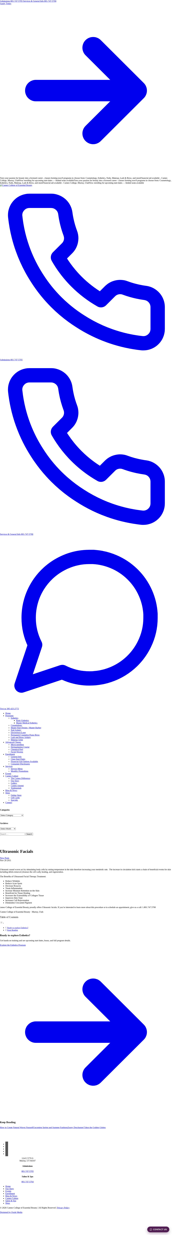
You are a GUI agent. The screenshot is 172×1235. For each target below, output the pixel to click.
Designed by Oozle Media (11, 1212)
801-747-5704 (28, 1182)
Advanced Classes (13, 742)
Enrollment (10, 754)
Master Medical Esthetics (26, 723)
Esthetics (14, 718)
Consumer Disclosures (20, 764)
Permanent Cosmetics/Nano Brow (25, 735)
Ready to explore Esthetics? (17, 928)
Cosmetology (16, 725)
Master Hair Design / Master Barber (26, 728)
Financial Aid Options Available (24, 761)
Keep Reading (12, 930)
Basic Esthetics (22, 720)
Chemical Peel (17, 749)
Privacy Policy (63, 1208)
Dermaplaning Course (20, 747)
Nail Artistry (16, 730)
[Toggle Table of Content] (2, 923)
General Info (16, 757)
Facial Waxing (17, 752)
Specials (14, 800)
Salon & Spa (10, 1201)
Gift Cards (15, 798)
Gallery (14, 783)
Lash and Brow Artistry (21, 737)
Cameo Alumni (17, 785)
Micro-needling (17, 744)
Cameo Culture (11, 776)
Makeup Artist (17, 740)
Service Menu (17, 769)
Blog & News (11, 790)
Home (8, 713)
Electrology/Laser (18, 732)
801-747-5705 (28, 1171)
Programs (9, 716)
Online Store (16, 795)
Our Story (15, 781)
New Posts (4, 858)
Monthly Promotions (19, 771)
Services (8, 766)
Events (8, 773)
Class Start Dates (18, 759)
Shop (7, 793)
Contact (8, 802)
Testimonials (16, 788)
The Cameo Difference (20, 778)
